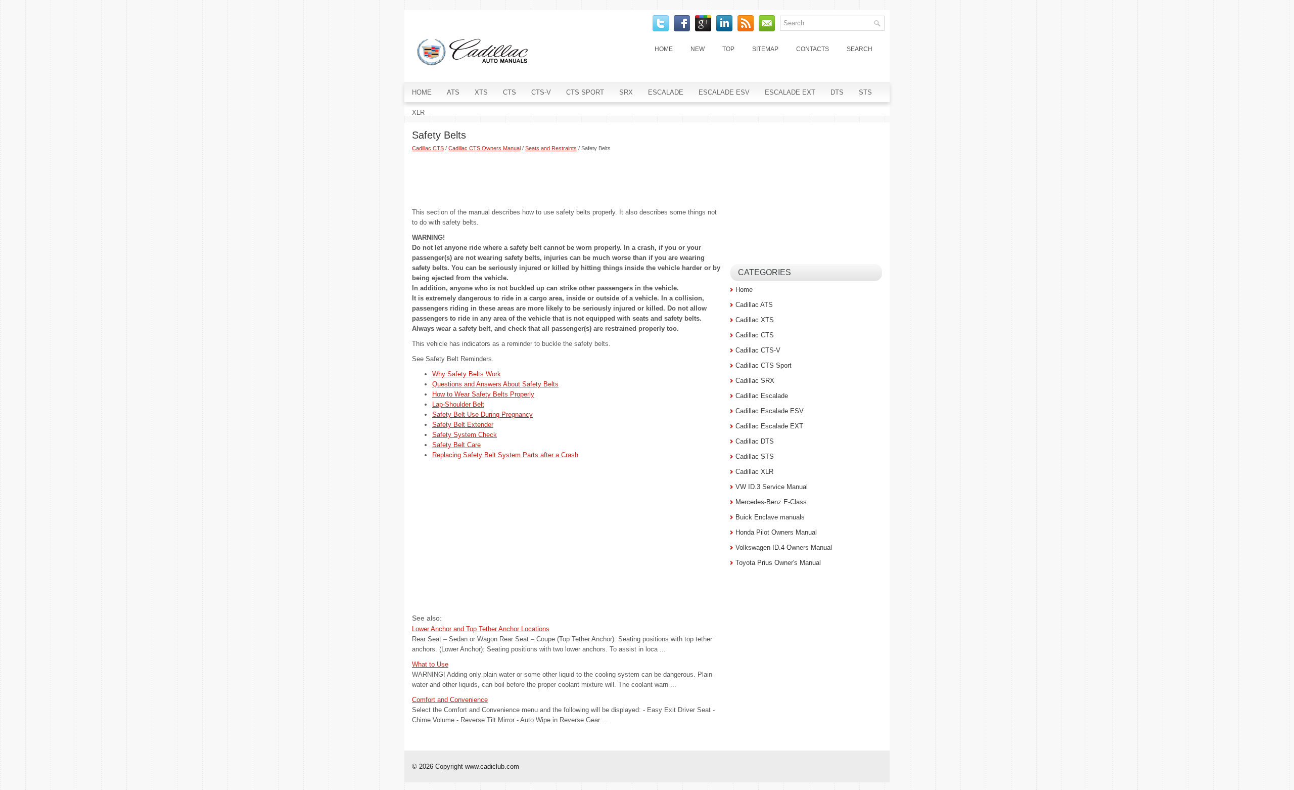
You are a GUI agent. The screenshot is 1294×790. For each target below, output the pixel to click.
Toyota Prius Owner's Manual (778, 562)
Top (728, 49)
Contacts (812, 49)
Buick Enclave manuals (770, 517)
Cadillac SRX (754, 380)
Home (664, 49)
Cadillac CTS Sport (763, 365)
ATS (453, 92)
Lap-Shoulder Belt (458, 404)
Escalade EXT (790, 92)
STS (865, 92)
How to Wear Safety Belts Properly (483, 394)
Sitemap (765, 49)
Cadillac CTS (428, 148)
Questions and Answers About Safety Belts (495, 384)
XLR (418, 112)
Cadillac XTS (754, 320)
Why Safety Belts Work (466, 374)
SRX (626, 92)
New (697, 49)
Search (859, 49)
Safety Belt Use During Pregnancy (482, 414)
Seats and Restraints (551, 148)
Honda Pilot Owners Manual (776, 532)
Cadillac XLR (754, 471)
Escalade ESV (724, 92)
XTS (481, 92)
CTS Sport (585, 92)
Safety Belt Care (456, 445)
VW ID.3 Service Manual (771, 487)
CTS (509, 92)
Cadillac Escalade (761, 396)
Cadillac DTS (754, 441)
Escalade (665, 92)
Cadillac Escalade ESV (769, 411)
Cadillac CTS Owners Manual (484, 148)
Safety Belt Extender (462, 424)
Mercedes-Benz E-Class (771, 502)
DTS (837, 92)
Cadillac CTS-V (757, 350)
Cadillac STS (754, 456)
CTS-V (541, 92)
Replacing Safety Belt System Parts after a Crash (505, 455)
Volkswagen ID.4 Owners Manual (783, 547)
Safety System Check (464, 434)
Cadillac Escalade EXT (769, 426)
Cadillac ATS (754, 305)
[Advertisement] (567, 179)
